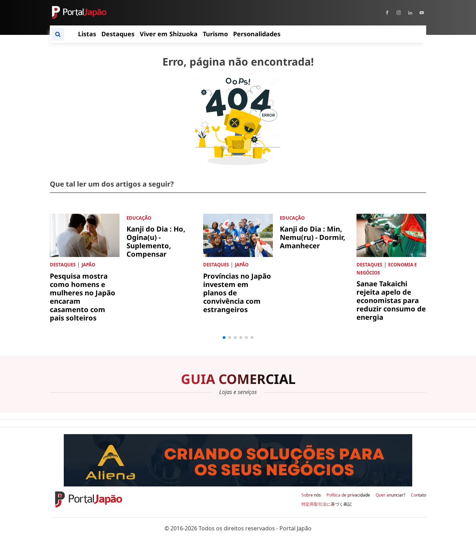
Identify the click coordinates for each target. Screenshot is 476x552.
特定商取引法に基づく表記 (326, 504)
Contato (418, 495)
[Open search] (58, 34)
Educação (138, 218)
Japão (88, 265)
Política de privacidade (348, 495)
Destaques (63, 265)
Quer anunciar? (390, 495)
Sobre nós (311, 495)
